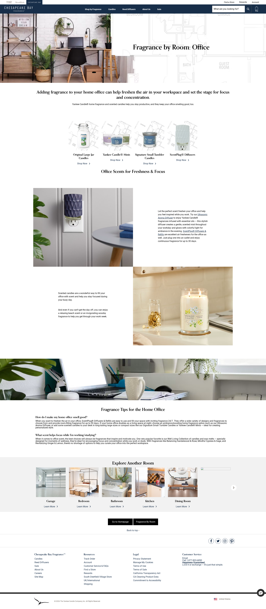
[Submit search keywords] (248, 9)
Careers (38, 573)
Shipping (88, 584)
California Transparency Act (146, 573)
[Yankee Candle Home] (9, 2)
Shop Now (83, 159)
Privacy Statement (142, 558)
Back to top (132, 530)
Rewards (88, 573)
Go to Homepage (120, 521)
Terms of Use (139, 566)
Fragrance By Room (145, 521)
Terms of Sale (140, 569)
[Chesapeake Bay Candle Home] (34, 2)
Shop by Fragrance (93, 9)
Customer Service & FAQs (96, 566)
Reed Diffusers (128, 9)
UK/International (92, 580)
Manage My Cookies (143, 562)
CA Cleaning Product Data (145, 576)
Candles (112, 9)
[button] (255, 2)
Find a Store (90, 569)
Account (88, 562)
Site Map (38, 576)
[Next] (233, 487)
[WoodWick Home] (20, 2)
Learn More (50, 503)
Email (185, 558)
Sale (159, 9)
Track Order (89, 558)
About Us (146, 9)
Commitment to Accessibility (147, 580)
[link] (229, 2)
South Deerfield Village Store (98, 576)
